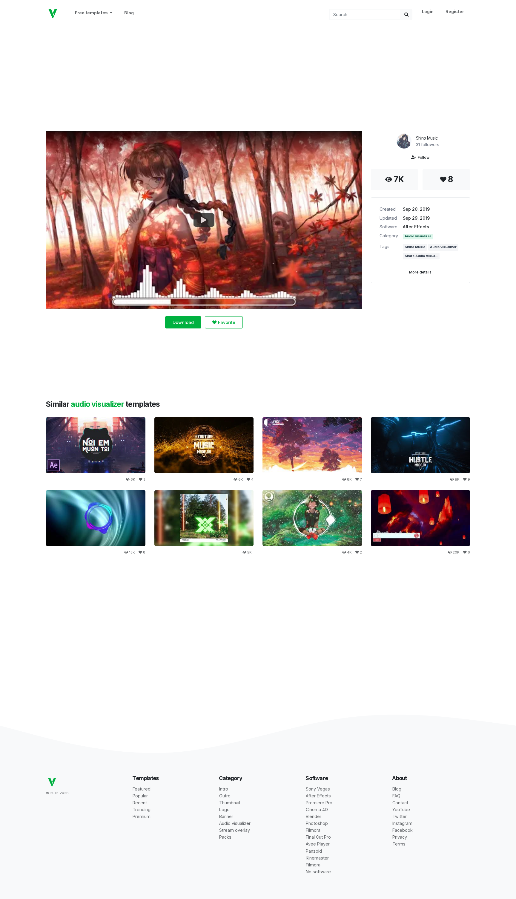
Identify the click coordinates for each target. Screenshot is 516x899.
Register (455, 11)
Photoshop (317, 823)
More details (420, 272)
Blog (129, 12)
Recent (140, 802)
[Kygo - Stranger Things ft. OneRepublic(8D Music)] (312, 518)
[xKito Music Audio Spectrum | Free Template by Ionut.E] (420, 518)
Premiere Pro (319, 802)
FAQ (396, 795)
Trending (141, 809)
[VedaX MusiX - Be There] (312, 445)
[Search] (406, 14)
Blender (313, 816)
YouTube (401, 809)
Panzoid (314, 851)
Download (183, 322)
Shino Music (427, 137)
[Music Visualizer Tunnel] (420, 445)
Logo (224, 809)
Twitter (399, 816)
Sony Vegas (318, 788)
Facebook (402, 830)
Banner (226, 816)
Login (428, 11)
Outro (225, 795)
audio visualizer (98, 404)
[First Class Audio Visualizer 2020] (204, 445)
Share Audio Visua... (421, 256)
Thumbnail (229, 802)
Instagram (402, 823)
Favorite (226, 322)
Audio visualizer (418, 236)
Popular (140, 795)
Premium (141, 816)
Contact (400, 802)
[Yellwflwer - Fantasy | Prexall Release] (204, 518)
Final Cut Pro (318, 837)
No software (318, 871)
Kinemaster (317, 857)
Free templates (92, 12)
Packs (225, 837)
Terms (399, 843)
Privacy (399, 837)
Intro (223, 788)
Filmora (313, 830)
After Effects (416, 226)
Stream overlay (234, 830)
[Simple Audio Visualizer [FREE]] (95, 518)
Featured (141, 788)
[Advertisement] (258, 75)
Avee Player (318, 843)
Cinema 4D (317, 809)
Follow (422, 157)
